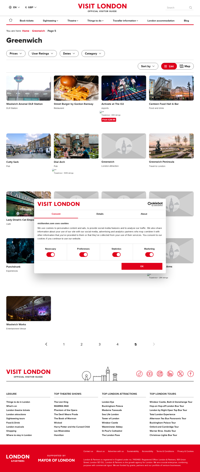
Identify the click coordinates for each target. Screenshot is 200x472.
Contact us (88, 451)
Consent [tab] (56, 214)
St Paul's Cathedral (112, 431)
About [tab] (144, 214)
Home (25, 31)
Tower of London (110, 418)
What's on (11, 406)
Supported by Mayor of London (56, 458)
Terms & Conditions (165, 451)
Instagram (160, 374)
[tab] (169, 66)
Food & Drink (13, 422)
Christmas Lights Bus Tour (163, 435)
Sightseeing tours (15, 418)
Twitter (180, 374)
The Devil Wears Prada (66, 414)
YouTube (150, 374)
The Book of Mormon (65, 418)
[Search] (190, 7)
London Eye (108, 402)
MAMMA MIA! (61, 406)
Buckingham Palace (112, 406)
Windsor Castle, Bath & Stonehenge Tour (171, 402)
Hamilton (59, 435)
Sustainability (133, 451)
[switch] (83, 254)
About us (100, 451)
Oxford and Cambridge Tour (164, 426)
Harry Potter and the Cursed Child (72, 426)
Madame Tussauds (112, 410)
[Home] (10, 20)
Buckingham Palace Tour (163, 422)
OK (142, 266)
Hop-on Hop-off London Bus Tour (167, 406)
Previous (46, 344)
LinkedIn (170, 374)
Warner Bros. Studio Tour (163, 431)
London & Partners (17, 458)
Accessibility (147, 451)
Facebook (191, 374)
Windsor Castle (110, 422)
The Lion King (61, 402)
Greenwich (38, 31)
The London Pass (111, 435)
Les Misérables (62, 431)
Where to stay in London (19, 435)
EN (15, 7)
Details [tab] (100, 214)
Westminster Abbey (112, 426)
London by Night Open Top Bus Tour (168, 410)
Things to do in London (18, 402)
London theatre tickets (18, 410)
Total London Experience (162, 414)
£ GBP (29, 7)
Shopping (11, 431)
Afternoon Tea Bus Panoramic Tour (168, 418)
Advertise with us (116, 451)
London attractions (16, 414)
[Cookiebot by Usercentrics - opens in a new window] (150, 204)
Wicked (58, 422)
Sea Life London (110, 414)
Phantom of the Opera (65, 410)
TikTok (139, 374)
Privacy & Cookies (185, 451)
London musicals (15, 426)
